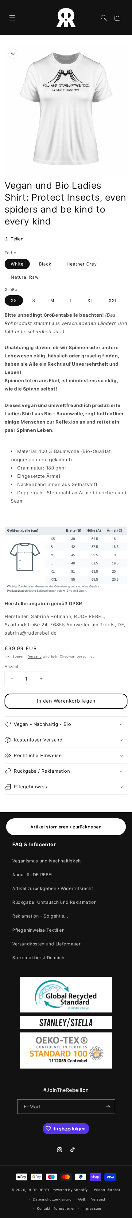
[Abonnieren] (108, 1106)
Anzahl (11, 666)
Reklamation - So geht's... (40, 915)
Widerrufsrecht (107, 1190)
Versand (35, 656)
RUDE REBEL (39, 1190)
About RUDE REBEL (33, 874)
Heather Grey (82, 263)
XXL (113, 300)
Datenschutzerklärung (52, 1199)
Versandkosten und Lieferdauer (46, 943)
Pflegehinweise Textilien (38, 930)
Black (45, 263)
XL (90, 300)
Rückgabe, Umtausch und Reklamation (54, 902)
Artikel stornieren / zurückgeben (65, 826)
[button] (12, 18)
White (17, 263)
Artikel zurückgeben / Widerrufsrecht (52, 888)
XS (14, 300)
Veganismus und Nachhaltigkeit (46, 860)
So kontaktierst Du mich (38, 957)
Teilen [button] (17, 238)
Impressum (91, 1208)
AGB (81, 1199)
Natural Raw (25, 277)
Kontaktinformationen (56, 1208)
